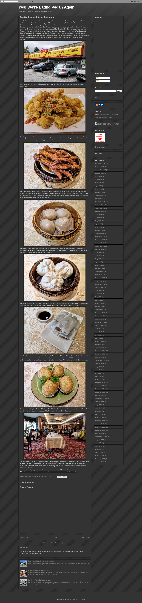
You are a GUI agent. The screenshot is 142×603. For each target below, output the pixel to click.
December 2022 (100, 274)
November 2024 (100, 201)
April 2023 (98, 262)
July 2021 (98, 328)
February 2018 (100, 459)
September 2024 (100, 208)
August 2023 (99, 249)
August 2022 (99, 287)
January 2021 (99, 347)
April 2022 (98, 300)
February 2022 (100, 306)
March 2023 (99, 265)
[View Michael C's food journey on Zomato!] (107, 123)
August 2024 (99, 211)
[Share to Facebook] (64, 477)
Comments (101, 81)
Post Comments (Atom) (58, 543)
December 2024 (100, 198)
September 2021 (100, 322)
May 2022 (98, 297)
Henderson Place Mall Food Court (38, 570)
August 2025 (99, 173)
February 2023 (100, 268)
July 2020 (98, 367)
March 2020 (99, 379)
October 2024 (99, 205)
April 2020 (98, 376)
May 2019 (98, 411)
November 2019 (100, 392)
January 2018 (99, 462)
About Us (24, 548)
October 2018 (99, 433)
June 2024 (98, 217)
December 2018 (100, 427)
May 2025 (98, 182)
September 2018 (100, 436)
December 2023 (100, 236)
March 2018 (99, 455)
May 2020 (98, 373)
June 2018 (98, 446)
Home (55, 537)
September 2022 (100, 284)
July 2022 (98, 290)
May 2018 (98, 449)
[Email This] (58, 477)
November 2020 (100, 354)
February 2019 (100, 420)
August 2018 (99, 440)
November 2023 (100, 240)
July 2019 (98, 405)
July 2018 (98, 443)
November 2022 (100, 278)
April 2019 (98, 414)
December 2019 (100, 389)
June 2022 (98, 293)
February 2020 (100, 382)
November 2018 (100, 430)
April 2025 (98, 186)
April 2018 (98, 452)
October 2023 (99, 243)
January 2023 (99, 271)
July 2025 (98, 176)
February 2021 (100, 344)
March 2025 (99, 189)
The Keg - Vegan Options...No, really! (39, 580)
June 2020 (98, 370)
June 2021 (98, 332)
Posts (100, 78)
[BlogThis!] (60, 477)
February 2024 (100, 230)
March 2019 (99, 417)
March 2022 (99, 303)
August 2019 (99, 401)
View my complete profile (103, 117)
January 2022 (99, 309)
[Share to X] (62, 477)
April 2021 (98, 338)
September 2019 (100, 398)
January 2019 (99, 424)
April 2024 (98, 224)
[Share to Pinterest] (66, 477)
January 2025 (99, 195)
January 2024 (99, 233)
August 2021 (99, 325)
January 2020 (99, 386)
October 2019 (99, 395)
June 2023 (98, 255)
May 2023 (98, 259)
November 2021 (100, 316)
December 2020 (100, 351)
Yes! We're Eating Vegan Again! (47, 7)
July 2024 (98, 214)
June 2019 (98, 408)
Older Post (85, 537)
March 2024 (99, 227)
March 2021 (99, 341)
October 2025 (99, 167)
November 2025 (100, 163)
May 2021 (98, 335)
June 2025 (98, 179)
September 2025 (100, 170)
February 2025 (100, 192)
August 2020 (99, 363)
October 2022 (99, 281)
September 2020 (100, 360)
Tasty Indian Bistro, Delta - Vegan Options (41, 561)
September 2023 (100, 246)
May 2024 (98, 221)
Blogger (82, 599)
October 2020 (99, 357)
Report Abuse (100, 147)
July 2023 (98, 252)
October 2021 (99, 319)
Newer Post (24, 537)
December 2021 (100, 313)
